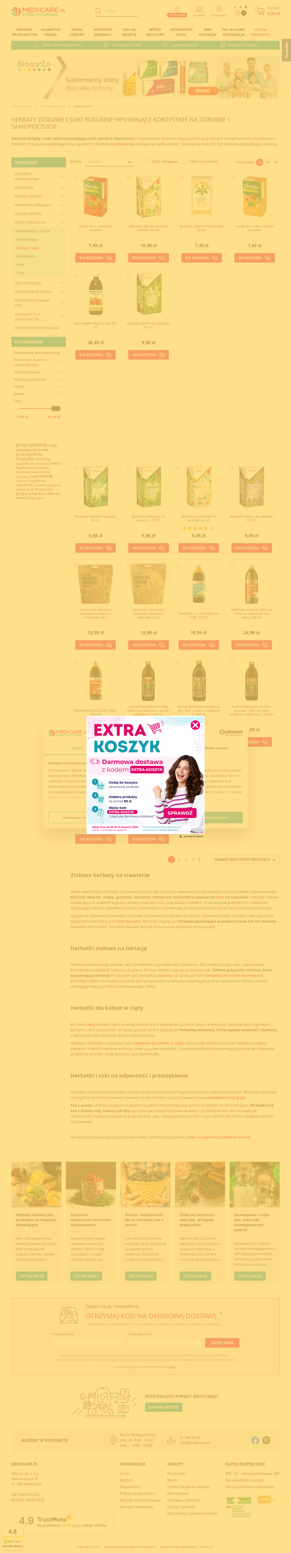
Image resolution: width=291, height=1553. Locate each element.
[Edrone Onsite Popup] (145, 776)
